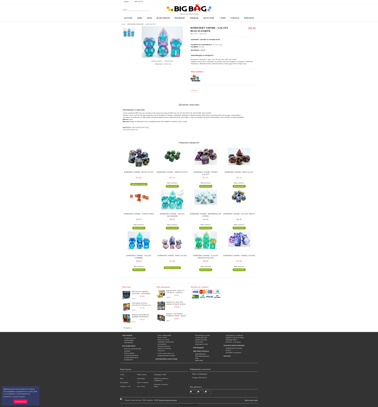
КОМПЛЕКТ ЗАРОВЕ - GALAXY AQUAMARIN (172, 215)
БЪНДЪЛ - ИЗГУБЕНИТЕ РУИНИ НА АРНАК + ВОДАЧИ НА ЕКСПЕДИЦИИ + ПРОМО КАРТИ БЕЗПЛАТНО (176, 315)
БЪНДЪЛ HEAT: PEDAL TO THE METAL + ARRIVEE (175, 291)
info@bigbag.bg (202, 374)
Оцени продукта (169, 61)
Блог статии (141, 386)
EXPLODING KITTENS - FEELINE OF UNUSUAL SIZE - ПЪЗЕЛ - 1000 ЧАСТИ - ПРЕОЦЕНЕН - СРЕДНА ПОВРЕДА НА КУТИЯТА (142, 304)
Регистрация (124, 382)
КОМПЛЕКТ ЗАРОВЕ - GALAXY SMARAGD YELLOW (205, 257)
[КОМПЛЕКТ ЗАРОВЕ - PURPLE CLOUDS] (239, 239)
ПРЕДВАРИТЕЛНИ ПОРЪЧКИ (166, 355)
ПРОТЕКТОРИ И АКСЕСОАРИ (135, 24)
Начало (123, 24)
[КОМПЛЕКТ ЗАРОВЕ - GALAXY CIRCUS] (239, 197)
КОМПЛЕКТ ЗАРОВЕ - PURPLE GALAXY (206, 173)
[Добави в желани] (254, 72)
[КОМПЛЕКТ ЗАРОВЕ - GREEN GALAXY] (172, 155)
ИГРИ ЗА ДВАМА (129, 353)
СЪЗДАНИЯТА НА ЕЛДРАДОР (234, 335)
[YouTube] (255, 2)
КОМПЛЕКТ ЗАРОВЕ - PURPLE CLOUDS (239, 255)
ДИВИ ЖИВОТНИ (200, 354)
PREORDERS (180, 18)
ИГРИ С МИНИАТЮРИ (164, 335)
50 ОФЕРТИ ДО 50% (130, 338)
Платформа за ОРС (160, 374)
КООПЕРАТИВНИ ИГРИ (131, 357)
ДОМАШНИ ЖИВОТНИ (202, 356)
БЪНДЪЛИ (194, 18)
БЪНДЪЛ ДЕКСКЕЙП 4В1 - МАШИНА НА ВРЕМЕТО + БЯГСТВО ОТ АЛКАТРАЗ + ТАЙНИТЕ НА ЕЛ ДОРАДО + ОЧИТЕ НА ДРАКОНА (141, 316)
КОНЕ (197, 358)
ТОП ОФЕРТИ (164, 18)
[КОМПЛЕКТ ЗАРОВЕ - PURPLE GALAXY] (205, 156)
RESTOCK (227, 356)
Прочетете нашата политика (168, 400)
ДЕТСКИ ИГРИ (162, 344)
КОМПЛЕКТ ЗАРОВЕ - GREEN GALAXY (172, 172)
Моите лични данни (251, 400)
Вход (121, 378)
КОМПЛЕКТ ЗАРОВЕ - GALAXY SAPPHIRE (138, 257)
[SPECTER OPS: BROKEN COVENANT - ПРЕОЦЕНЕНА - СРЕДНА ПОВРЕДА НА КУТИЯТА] (126, 295)
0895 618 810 (139, 1)
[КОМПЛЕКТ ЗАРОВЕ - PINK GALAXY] (172, 241)
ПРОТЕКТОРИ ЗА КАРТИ (202, 335)
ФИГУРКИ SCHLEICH (201, 351)
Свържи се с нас (125, 386)
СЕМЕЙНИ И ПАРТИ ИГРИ (166, 342)
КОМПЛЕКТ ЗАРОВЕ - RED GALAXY (239, 172)
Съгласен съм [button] (20, 401)
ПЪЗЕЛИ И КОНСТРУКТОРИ (234, 345)
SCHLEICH (234, 18)
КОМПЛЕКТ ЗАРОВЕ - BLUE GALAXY (139, 172)
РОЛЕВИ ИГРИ (128, 360)
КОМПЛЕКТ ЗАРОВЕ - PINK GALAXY (172, 255)
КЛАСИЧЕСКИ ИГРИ (164, 346)
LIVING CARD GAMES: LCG (166, 353)
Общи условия (141, 374)
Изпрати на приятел (156, 61)
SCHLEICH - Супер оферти (233, 342)
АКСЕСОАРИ (208, 18)
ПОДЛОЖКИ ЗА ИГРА (201, 344)
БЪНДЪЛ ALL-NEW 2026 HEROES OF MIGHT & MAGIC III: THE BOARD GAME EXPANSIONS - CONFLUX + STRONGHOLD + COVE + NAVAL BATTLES (176, 303)
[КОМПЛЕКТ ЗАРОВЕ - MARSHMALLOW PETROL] (205, 197)
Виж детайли (172, 186)
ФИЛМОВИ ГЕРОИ (231, 340)
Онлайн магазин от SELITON (189, 405)
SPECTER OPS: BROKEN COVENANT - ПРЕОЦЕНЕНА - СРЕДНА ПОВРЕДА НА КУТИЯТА (142, 293)
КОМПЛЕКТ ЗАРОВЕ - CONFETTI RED (139, 214)
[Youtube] (204, 381)
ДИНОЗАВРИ (199, 360)
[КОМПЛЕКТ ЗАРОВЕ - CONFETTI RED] (139, 197)
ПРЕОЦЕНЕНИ (128, 342)
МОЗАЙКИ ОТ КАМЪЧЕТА (233, 352)
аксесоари (194, 90)
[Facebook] (246, 2)
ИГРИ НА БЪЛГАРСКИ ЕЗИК (132, 349)
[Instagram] (252, 2)
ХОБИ (223, 18)
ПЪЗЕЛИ (228, 350)
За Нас (122, 374)
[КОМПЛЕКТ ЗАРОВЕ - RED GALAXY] (239, 156)
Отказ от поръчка (142, 382)
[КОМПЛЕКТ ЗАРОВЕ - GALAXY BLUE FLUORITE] (162, 57)
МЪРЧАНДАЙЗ (198, 347)
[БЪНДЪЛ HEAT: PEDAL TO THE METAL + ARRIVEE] (161, 294)
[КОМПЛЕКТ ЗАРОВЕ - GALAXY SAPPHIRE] (139, 240)
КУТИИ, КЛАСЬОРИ (201, 340)
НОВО (139, 18)
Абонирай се (128, 328)
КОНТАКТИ (249, 18)
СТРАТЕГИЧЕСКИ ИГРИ (131, 355)
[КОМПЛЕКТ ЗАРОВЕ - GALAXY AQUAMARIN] (172, 200)
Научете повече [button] (19, 396)
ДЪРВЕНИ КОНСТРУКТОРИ (234, 348)
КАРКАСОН (161, 351)
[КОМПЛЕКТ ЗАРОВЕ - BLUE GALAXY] (139, 157)
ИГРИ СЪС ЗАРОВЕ (163, 340)
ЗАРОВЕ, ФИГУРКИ (150, 24)
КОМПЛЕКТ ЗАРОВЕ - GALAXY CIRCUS (239, 214)
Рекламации (141, 378)
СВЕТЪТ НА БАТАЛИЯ (164, 348)
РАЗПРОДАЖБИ (128, 340)
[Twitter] (249, 2)
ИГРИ (149, 18)
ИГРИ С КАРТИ (162, 337)
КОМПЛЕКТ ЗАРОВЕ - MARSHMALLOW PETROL (205, 215)
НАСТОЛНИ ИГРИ (128, 346)
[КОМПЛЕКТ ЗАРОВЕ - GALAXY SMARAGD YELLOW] (205, 240)
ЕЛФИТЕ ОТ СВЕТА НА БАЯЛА (235, 337)
